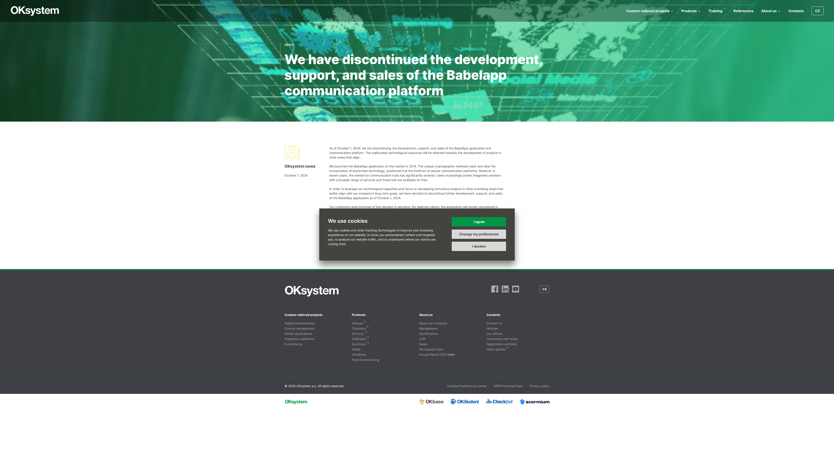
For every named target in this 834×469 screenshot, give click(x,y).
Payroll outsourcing (365, 360)
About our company (433, 323)
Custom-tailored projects (648, 11)
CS (544, 289)
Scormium (359, 344)
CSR (422, 339)
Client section (496, 349)
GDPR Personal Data (508, 386)
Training (715, 11)
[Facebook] (494, 291)
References (743, 11)
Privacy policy (539, 386)
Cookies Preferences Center (467, 386)
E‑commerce (293, 344)
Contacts (796, 11)
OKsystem (34, 11)
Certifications (428, 333)
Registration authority (501, 344)
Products (689, 11)
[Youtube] (515, 291)
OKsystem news (300, 166)
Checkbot (359, 328)
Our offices (494, 333)
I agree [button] (479, 222)
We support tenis (431, 349)
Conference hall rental (502, 339)
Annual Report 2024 (433, 354)
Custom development (300, 328)
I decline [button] (479, 246)
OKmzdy (358, 333)
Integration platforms (299, 339)
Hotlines (492, 328)
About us (769, 11)
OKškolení (359, 339)
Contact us (494, 323)
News (423, 344)
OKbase (357, 323)
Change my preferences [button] (479, 234)
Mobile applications (298, 333)
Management (428, 328)
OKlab (356, 349)
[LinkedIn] (505, 291)
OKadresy (359, 354)
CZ (817, 11)
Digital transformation (300, 323)
